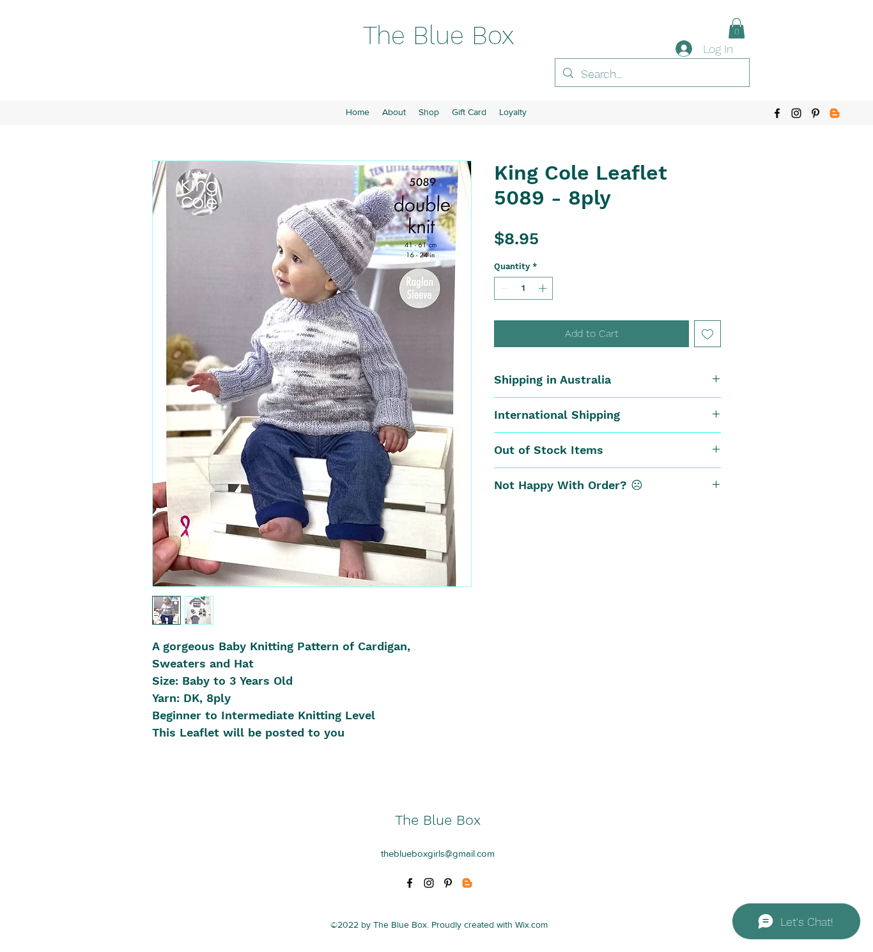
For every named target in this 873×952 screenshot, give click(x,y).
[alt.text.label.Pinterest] (815, 113)
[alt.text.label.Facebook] (777, 113)
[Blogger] (834, 113)
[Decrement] (503, 288)
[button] (736, 28)
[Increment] (544, 288)
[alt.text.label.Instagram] (796, 113)
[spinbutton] (523, 288)
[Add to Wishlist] (707, 333)
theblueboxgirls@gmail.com (438, 853)
